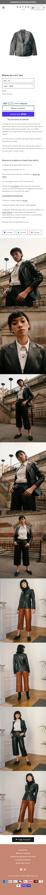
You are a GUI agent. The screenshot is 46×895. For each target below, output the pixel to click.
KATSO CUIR (19, 876)
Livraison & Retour (23, 860)
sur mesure (14, 186)
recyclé (24, 200)
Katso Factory (7, 212)
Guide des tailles (23, 863)
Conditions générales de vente (23, 856)
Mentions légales (23, 853)
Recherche (23, 850)
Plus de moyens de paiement (18, 119)
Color (5, 86)
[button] (37, 8)
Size (5, 81)
